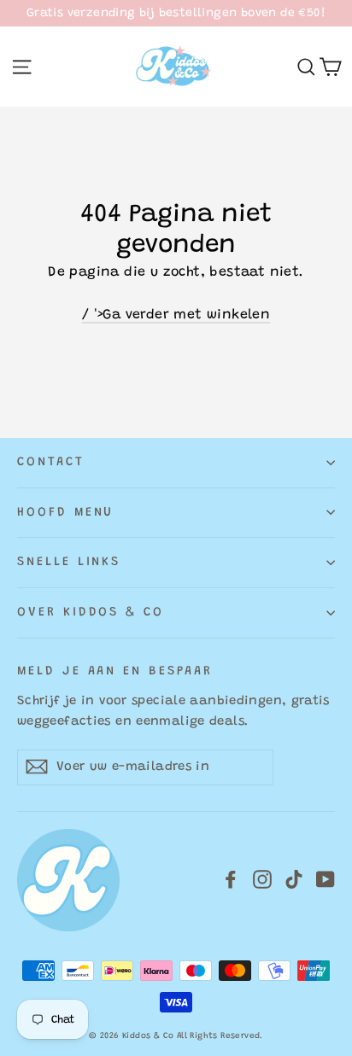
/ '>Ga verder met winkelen (176, 315)
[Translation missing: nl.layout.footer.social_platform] (230, 880)
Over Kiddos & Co (90, 612)
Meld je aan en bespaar (115, 671)
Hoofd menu (65, 512)
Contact (51, 462)
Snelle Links (68, 562)
